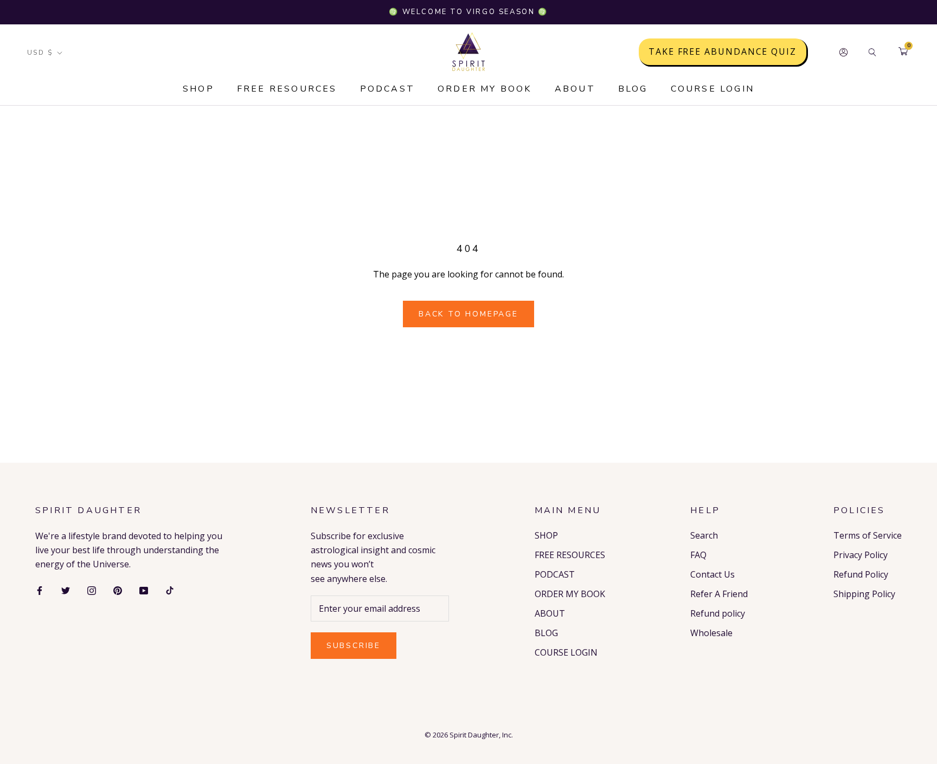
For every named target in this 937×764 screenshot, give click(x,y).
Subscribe (353, 645)
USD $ (40, 52)
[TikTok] (169, 589)
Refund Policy (860, 574)
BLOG (633, 89)
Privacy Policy (860, 555)
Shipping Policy (864, 594)
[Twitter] (65, 589)
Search (704, 535)
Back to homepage (468, 314)
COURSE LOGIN (712, 89)
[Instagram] (91, 589)
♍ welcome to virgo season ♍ (468, 12)
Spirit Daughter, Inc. (481, 735)
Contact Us (712, 574)
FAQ (698, 555)
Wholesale (711, 633)
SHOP (198, 89)
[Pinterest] (117, 589)
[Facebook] (39, 589)
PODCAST (387, 89)
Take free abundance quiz (723, 52)
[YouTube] (143, 589)
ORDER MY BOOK (485, 89)
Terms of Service (867, 535)
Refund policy (717, 613)
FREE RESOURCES (287, 89)
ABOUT (575, 89)
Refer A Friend (719, 594)
